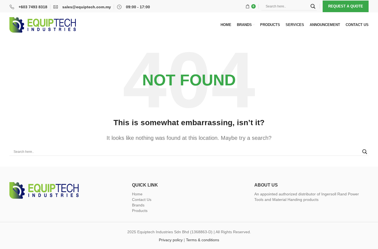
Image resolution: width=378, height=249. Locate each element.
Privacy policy (171, 240)
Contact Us (141, 199)
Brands (138, 205)
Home (137, 194)
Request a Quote (345, 6)
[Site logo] (42, 24)
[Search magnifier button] (313, 6)
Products (139, 210)
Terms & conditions (202, 240)
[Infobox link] (28, 6)
